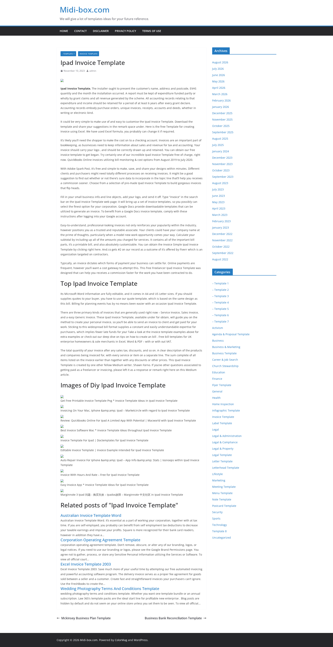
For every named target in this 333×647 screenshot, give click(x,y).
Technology (219, 525)
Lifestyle (217, 474)
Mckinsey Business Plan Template (86, 618)
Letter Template (222, 461)
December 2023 (222, 157)
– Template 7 (220, 321)
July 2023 (218, 189)
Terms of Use (151, 31)
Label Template (222, 423)
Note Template (221, 499)
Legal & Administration (227, 436)
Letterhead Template (225, 467)
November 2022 (222, 240)
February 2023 (221, 221)
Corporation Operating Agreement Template (100, 539)
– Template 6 (220, 315)
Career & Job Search (225, 359)
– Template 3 (220, 296)
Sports (216, 518)
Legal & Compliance (225, 442)
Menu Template (222, 493)
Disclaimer (101, 31)
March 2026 (219, 94)
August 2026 (220, 62)
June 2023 (218, 196)
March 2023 (219, 215)
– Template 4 (220, 302)
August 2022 (220, 259)
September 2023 (222, 177)
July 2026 (218, 68)
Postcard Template (224, 506)
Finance (217, 378)
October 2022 (221, 246)
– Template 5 (220, 309)
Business (218, 340)
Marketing (218, 480)
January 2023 (220, 227)
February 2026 (221, 100)
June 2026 (218, 75)
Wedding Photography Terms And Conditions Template (110, 588)
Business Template (224, 353)
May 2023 (218, 202)
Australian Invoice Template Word (91, 515)
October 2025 (221, 126)
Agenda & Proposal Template (231, 334)
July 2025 (218, 145)
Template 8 (219, 531)
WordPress (141, 640)
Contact (80, 31)
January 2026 (220, 107)
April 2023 (218, 208)
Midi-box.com (85, 9)
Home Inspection (223, 404)
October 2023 (221, 170)
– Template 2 (220, 290)
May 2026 (218, 81)
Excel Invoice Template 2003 (86, 564)
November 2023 (222, 164)
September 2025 (222, 132)
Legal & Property (222, 448)
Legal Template (222, 455)
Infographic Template (226, 410)
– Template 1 (220, 283)
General (217, 391)
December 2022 (222, 234)
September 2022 (222, 253)
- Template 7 (68, 53)
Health (216, 398)
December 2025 (222, 113)
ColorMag (121, 640)
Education (218, 372)
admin (92, 70)
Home (64, 31)
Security (217, 512)
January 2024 (220, 151)
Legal (215, 429)
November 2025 (222, 119)
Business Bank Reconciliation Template (173, 618)
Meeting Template (224, 487)
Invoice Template (89, 53)
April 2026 (218, 88)
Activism (217, 328)
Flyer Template (221, 385)
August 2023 (220, 183)
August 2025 (220, 138)
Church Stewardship (225, 366)
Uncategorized (221, 537)
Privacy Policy (125, 31)
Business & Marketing (226, 347)
